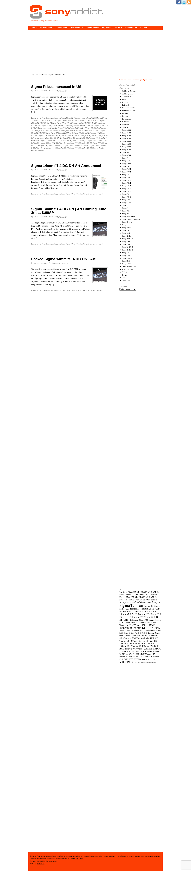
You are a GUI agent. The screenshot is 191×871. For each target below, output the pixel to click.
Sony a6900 (126, 155)
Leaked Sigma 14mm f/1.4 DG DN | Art (63, 259)
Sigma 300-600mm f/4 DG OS (80, 143)
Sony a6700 (126, 149)
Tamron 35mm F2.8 (132, 635)
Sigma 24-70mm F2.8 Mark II (62, 133)
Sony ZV (125, 252)
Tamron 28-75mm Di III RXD (137, 625)
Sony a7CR (126, 172)
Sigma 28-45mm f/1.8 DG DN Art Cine (51, 138)
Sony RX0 (126, 230)
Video (124, 272)
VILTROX (126, 662)
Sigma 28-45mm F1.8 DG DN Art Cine (54, 140)
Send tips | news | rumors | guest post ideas (135, 79)
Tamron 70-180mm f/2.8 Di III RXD (141, 638)
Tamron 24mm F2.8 (148, 622)
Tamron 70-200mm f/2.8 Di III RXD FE (136, 651)
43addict (118, 28)
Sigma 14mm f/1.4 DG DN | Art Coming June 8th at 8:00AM (68, 211)
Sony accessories (128, 216)
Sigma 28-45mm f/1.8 (80, 135)
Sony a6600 (126, 146)
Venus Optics (150, 659)
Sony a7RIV (126, 185)
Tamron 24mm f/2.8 (131, 622)
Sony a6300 (126, 138)
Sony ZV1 (126, 261)
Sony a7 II (126, 160)
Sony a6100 (126, 133)
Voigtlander (152, 662)
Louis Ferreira (40, 91)
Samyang (156, 602)
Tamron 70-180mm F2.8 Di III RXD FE (143, 648)
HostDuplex (40, 864)
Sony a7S (125, 194)
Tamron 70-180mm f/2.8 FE (132, 643)
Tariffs (101, 148)
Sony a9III (126, 213)
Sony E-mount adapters (131, 219)
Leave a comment (37, 150)
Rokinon (148, 602)
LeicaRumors (61, 28)
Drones (125, 102)
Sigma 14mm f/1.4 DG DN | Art (82, 123)
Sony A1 (125, 127)
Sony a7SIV (126, 202)
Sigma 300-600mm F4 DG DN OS (76, 145)
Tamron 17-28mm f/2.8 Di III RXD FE (139, 618)
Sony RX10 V (127, 241)
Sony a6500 (126, 144)
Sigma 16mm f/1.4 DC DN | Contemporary (57, 125)
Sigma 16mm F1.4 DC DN (84, 125)
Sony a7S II (126, 197)
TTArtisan (140, 659)
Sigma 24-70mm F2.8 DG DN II (88, 130)
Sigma (62, 194)
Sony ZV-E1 (126, 255)
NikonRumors (46, 28)
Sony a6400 (126, 141)
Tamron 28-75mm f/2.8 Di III (129, 630)
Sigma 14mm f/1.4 (63, 123)
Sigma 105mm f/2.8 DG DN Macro (88, 118)
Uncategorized (127, 269)
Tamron (136, 605)
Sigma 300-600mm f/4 (78, 140)
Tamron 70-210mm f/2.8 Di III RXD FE (139, 652)
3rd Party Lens (44, 118)
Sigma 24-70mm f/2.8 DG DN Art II (63, 128)
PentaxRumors (76, 28)
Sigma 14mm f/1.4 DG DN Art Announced (66, 166)
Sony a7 (125, 158)
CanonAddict (131, 28)
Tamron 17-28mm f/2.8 (134, 611)
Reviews (125, 121)
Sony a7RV (126, 188)
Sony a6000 (126, 130)
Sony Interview (128, 224)
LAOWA (140, 602)
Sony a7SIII (126, 199)
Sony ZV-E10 (127, 258)
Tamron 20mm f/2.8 (140, 619)
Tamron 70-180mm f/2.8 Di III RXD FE (138, 640)
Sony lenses (126, 227)
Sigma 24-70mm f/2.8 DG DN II (89, 128)
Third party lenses (129, 266)
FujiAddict (106, 28)
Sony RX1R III (127, 250)
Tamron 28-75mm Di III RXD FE (139, 628)
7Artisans (123, 592)
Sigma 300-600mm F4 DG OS (57, 148)
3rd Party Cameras (129, 91)
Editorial (125, 105)
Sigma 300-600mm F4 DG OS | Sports (83, 148)
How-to (125, 113)
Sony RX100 (127, 244)
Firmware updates (128, 110)
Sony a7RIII (126, 183)
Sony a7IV (126, 177)
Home (34, 28)
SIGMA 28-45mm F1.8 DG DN (78, 138)
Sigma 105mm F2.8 (64, 120)
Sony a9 (125, 208)
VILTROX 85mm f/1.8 (141, 663)
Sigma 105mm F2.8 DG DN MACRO (85, 120)
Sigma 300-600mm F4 (54, 145)
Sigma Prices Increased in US (56, 87)
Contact (143, 28)
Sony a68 (125, 152)
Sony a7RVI (126, 191)
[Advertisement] (95, 51)
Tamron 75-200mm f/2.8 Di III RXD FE (137, 655)
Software (125, 124)
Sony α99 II (126, 263)
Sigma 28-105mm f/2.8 (82, 133)
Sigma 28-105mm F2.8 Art (48, 135)
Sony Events (127, 222)
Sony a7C (126, 166)
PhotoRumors (93, 28)
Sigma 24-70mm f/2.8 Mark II (64, 130)
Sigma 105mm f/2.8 (67, 118)
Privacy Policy (78, 858)
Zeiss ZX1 (126, 280)
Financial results (128, 107)
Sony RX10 (126, 236)
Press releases (127, 119)
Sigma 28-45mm (65, 135)
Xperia (124, 275)
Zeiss (124, 277)
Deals (124, 99)
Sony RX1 (126, 233)
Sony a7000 (126, 163)
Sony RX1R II (127, 247)
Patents (125, 116)
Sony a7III (126, 174)
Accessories (126, 96)
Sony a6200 (126, 135)
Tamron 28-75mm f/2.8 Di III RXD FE (135, 633)
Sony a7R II (126, 180)
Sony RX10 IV (127, 238)
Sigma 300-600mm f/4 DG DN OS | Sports (53, 143)
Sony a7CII (126, 169)
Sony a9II (125, 211)
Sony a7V (126, 205)
